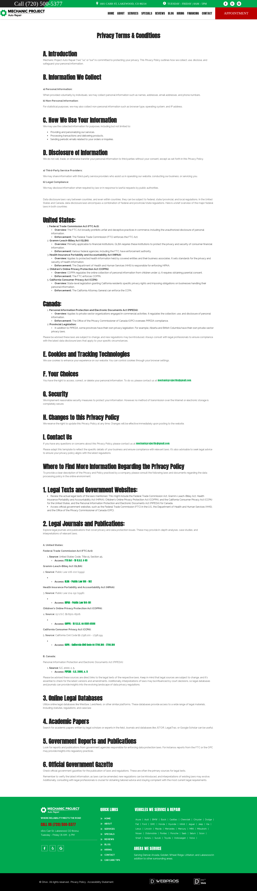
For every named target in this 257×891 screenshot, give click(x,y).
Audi (146, 819)
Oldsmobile (151, 833)
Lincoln (148, 829)
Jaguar (191, 824)
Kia (207, 824)
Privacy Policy (78, 882)
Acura (138, 819)
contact (207, 13)
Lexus (138, 829)
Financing (193, 13)
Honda (162, 824)
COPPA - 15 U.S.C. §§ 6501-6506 (80, 623)
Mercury (182, 829)
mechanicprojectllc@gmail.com (174, 380)
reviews (160, 13)
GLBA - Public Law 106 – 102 (78, 581)
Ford (144, 824)
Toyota (167, 838)
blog (171, 13)
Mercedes (170, 829)
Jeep (200, 824)
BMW (155, 819)
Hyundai (172, 824)
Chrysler (197, 819)
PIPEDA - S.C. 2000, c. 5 (76, 671)
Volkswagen (180, 838)
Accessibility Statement (100, 882)
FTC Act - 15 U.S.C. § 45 (76, 560)
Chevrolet (185, 819)
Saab (184, 833)
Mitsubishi (202, 829)
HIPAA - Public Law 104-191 (78, 602)
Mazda (158, 829)
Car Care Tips (112, 860)
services (133, 13)
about (121, 13)
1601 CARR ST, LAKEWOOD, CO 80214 (123, 3)
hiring (180, 13)
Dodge (208, 819)
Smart (138, 838)
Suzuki (158, 838)
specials (146, 13)
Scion (201, 833)
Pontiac (163, 833)
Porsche (174, 833)
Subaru (147, 838)
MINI (191, 829)
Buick (163, 819)
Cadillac (173, 819)
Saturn (193, 833)
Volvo (192, 838)
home (111, 13)
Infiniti (182, 824)
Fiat (137, 824)
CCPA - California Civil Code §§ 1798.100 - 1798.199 (90, 644)
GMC (152, 824)
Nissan (138, 833)
